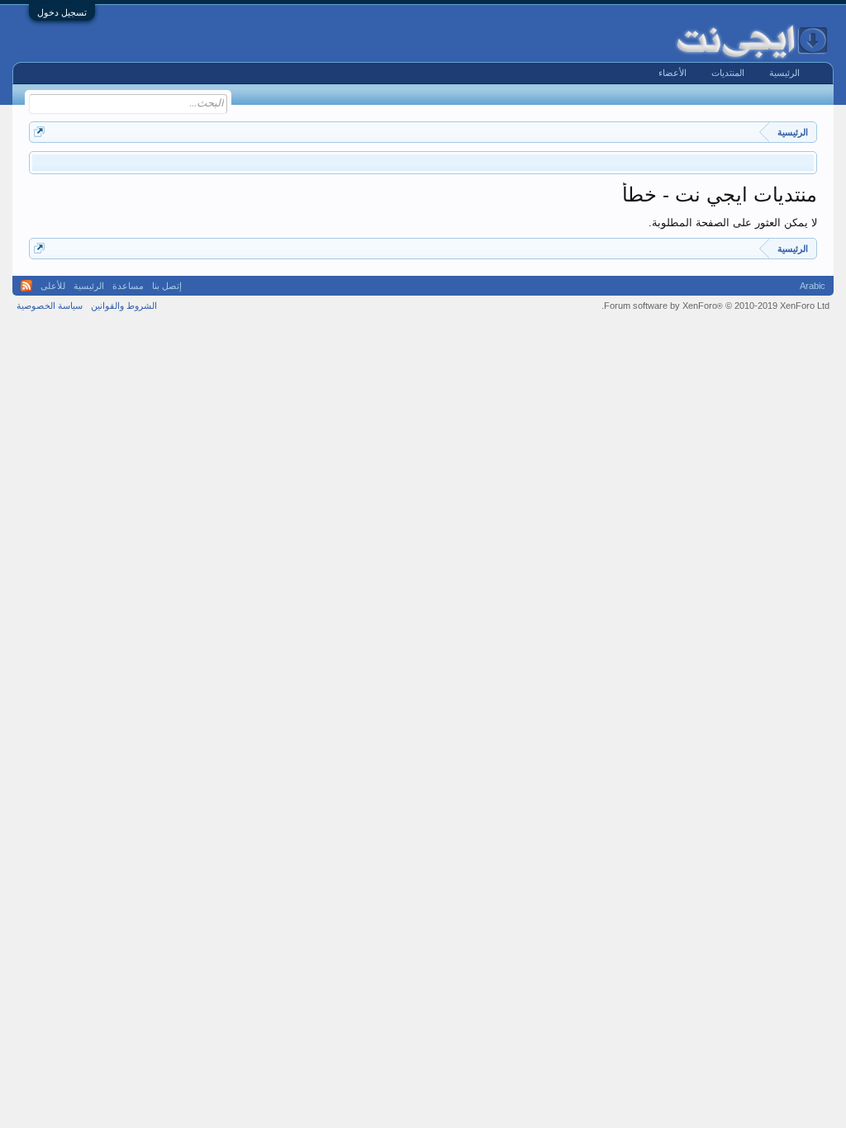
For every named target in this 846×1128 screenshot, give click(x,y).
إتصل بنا (167, 286)
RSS (26, 285)
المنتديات (727, 73)
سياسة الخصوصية (50, 305)
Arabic (812, 286)
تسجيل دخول (62, 12)
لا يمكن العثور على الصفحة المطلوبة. (733, 222)
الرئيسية (784, 73)
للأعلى (52, 286)
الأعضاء (672, 73)
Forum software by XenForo (715, 305)
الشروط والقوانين (124, 305)
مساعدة (128, 286)
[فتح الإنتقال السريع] (39, 131)
